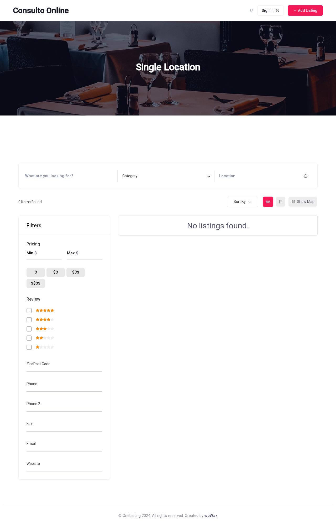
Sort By (240, 202)
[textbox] (130, 176)
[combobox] (166, 176)
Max (71, 253)
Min (30, 253)
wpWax (211, 515)
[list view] (280, 202)
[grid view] (268, 202)
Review (33, 299)
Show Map (305, 202)
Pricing (33, 244)
